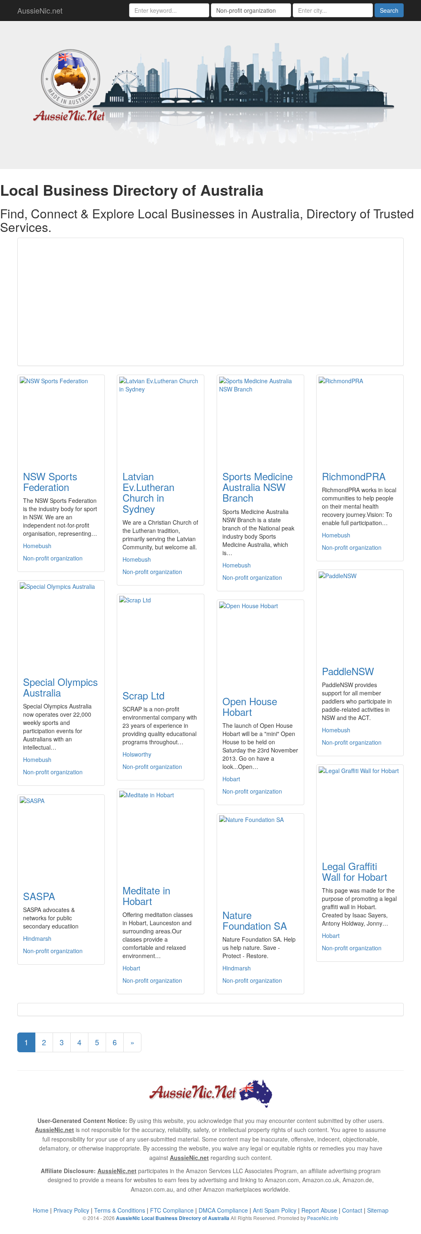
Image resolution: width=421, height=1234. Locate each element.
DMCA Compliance (223, 1210)
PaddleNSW (348, 671)
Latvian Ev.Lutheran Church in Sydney (148, 492)
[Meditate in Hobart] (160, 832)
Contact (352, 1210)
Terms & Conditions (119, 1210)
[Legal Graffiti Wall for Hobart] (360, 807)
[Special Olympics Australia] (61, 623)
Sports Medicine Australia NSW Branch (257, 487)
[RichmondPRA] (360, 418)
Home (41, 1210)
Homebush (37, 546)
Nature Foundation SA (254, 920)
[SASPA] (61, 837)
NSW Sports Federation (50, 481)
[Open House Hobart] (260, 643)
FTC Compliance (172, 1210)
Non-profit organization (53, 558)
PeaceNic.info (322, 1217)
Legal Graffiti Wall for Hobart (354, 871)
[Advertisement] (210, 301)
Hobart (231, 779)
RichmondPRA (354, 476)
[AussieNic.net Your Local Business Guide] (210, 1092)
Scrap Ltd (143, 695)
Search (389, 10)
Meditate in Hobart (146, 895)
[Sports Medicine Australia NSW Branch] (260, 418)
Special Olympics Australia (60, 686)
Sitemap (378, 1210)
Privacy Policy (71, 1210)
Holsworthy (137, 754)
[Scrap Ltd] (160, 637)
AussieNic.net (39, 10)
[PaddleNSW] (360, 613)
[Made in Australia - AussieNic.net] (210, 94)
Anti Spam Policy (274, 1210)
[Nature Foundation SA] (260, 856)
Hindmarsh (37, 938)
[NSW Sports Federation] (61, 418)
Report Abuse (319, 1210)
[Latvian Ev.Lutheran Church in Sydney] (160, 418)
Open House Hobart (249, 706)
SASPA (39, 896)
